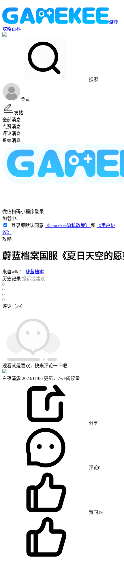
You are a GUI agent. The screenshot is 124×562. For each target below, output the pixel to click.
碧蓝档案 (34, 271)
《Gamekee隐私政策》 (68, 225)
